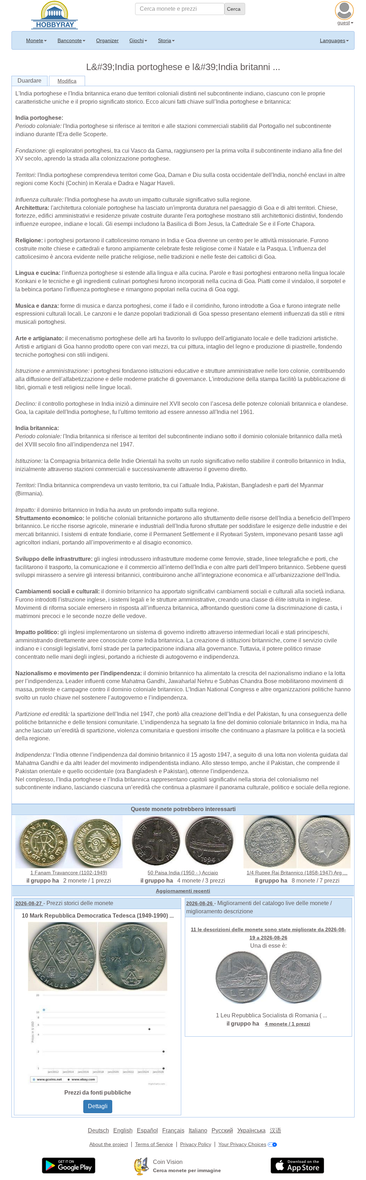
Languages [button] (332, 40)
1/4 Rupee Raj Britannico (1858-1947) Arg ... (297, 872)
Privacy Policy (195, 1144)
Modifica (67, 81)
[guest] (345, 10)
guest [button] (343, 22)
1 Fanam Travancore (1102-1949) (68, 872)
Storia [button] (164, 40)
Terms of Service (154, 1144)
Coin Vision (168, 1162)
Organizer (107, 40)
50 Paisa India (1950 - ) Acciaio (183, 872)
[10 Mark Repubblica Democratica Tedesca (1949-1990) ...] (97, 1003)
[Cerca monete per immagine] (141, 1166)
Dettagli (98, 1106)
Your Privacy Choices (242, 1144)
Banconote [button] (70, 40)
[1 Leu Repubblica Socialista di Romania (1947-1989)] (268, 976)
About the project (108, 1144)
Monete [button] (34, 40)
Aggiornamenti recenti (183, 891)
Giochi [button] (136, 40)
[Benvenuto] (54, 14)
